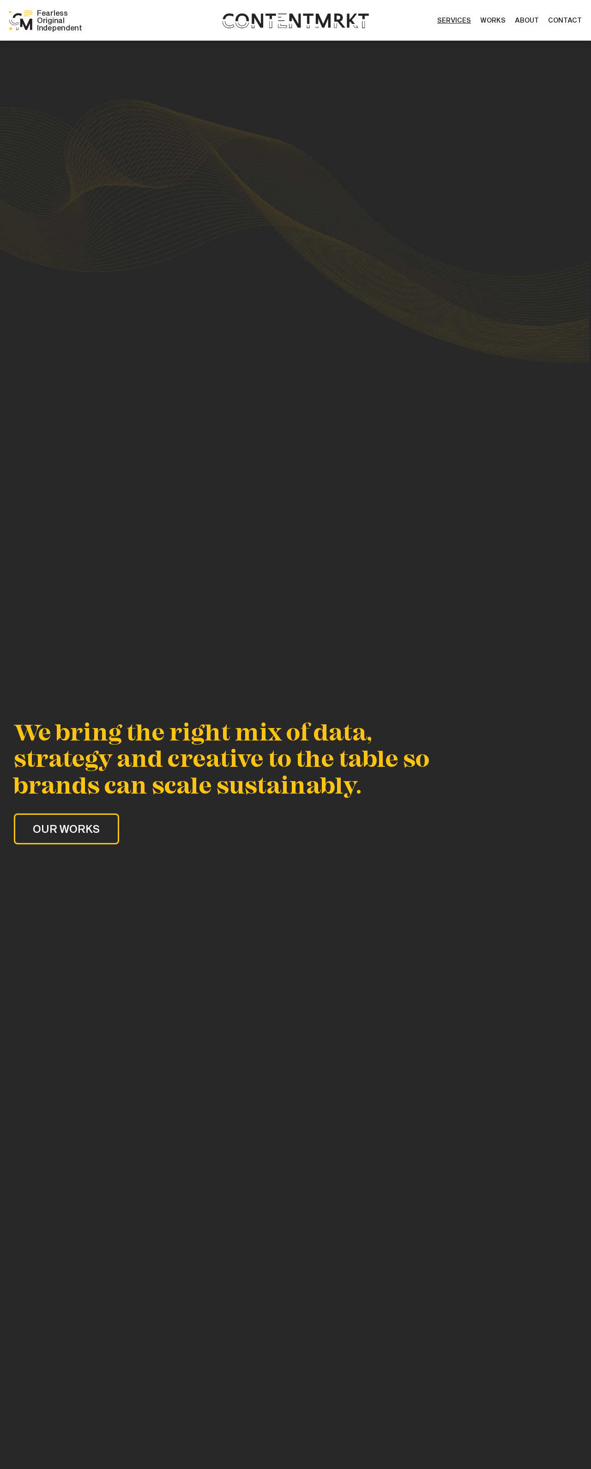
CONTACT (565, 20)
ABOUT (527, 20)
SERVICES (454, 20)
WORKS (493, 20)
